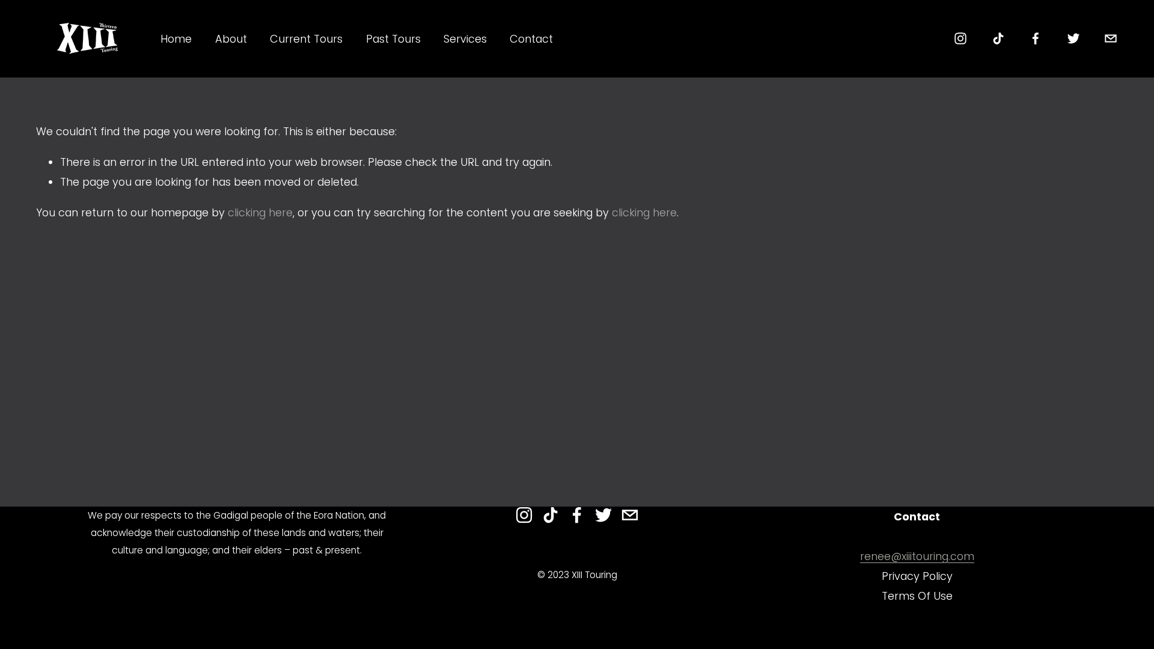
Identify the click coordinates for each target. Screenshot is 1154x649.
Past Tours (393, 38)
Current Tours (306, 38)
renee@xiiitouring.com (917, 556)
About (231, 38)
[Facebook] (1035, 38)
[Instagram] (960, 38)
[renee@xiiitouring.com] (1111, 38)
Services (465, 38)
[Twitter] (1073, 38)
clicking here (260, 212)
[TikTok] (998, 38)
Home (176, 38)
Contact (531, 38)
